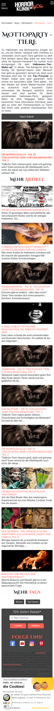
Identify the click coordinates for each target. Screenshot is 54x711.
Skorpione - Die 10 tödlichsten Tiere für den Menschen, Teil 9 (26, 371)
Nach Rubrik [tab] (27, 116)
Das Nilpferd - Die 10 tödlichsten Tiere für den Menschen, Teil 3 (24, 410)
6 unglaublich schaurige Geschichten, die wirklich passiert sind (25, 329)
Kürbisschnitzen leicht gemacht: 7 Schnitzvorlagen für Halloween (25, 248)
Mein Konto (51, 8)
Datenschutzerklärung (12, 664)
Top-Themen (32, 602)
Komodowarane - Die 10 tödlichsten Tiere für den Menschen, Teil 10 (26, 288)
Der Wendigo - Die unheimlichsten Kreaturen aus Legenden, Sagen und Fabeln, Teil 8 (26, 534)
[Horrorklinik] (29, 8)
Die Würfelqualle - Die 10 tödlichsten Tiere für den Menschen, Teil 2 (27, 157)
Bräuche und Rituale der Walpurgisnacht (18, 575)
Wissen (19, 602)
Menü (5, 8)
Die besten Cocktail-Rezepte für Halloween (23, 493)
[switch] (6, 706)
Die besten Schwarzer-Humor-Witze (25, 209)
